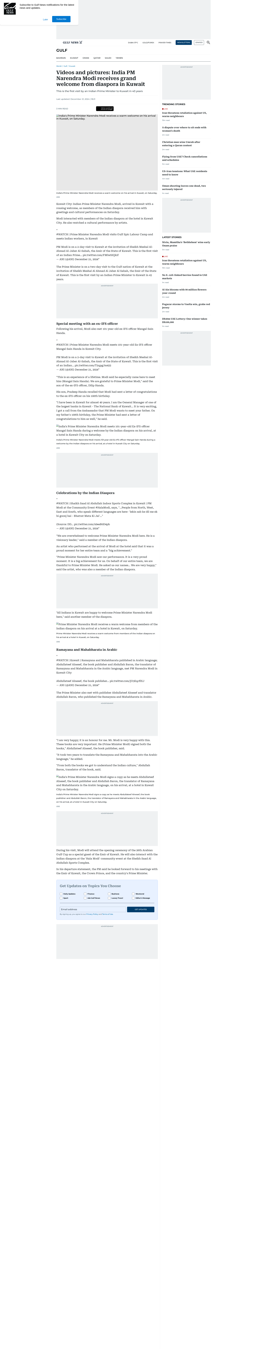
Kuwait (72, 66)
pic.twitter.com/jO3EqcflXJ (127, 681)
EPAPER (199, 42)
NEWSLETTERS (183, 42)
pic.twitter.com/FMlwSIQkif (101, 255)
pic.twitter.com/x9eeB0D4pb (92, 524)
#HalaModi (103, 507)
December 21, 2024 (86, 259)
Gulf (65, 66)
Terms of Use (107, 914)
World (58, 66)
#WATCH (62, 234)
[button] (58, 42)
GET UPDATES (141, 909)
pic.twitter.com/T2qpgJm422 (93, 365)
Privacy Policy (92, 914)
